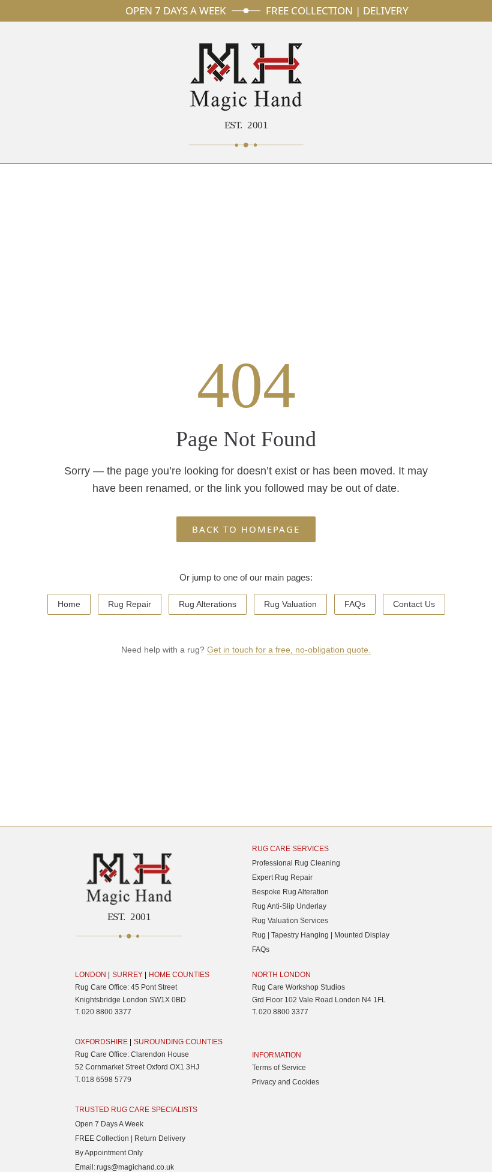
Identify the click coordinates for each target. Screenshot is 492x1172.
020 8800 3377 (106, 1012)
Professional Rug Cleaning (296, 863)
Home (69, 604)
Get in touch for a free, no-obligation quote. (289, 649)
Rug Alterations (207, 604)
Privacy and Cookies (285, 1082)
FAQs (354, 604)
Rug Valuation (290, 604)
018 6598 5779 (106, 1079)
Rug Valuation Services (290, 920)
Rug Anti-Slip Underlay (289, 906)
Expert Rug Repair (282, 877)
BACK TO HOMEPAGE (246, 529)
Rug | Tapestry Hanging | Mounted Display (320, 935)
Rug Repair (129, 604)
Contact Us (414, 604)
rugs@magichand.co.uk (135, 1167)
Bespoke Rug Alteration (290, 892)
